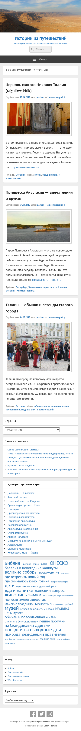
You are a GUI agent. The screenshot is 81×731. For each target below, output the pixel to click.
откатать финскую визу (21, 621)
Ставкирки (13, 509)
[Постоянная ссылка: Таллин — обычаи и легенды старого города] (39, 374)
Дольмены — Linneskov (21, 493)
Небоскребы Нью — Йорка (23, 552)
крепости (11, 600)
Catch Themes (50, 725)
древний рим (48, 586)
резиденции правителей (44, 635)
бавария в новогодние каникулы (31, 568)
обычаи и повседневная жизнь (51, 406)
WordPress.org (15, 680)
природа (12, 635)
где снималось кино (21, 581)
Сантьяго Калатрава (19, 548)
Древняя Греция (30, 564)
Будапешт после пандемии (21, 465)
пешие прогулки (52, 621)
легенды (24, 600)
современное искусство (28, 639)
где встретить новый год (25, 577)
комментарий (45, 409)
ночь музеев (14, 613)
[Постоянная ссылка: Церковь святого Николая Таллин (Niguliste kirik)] (39, 138)
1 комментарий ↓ (56, 97)
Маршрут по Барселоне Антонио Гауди (30, 540)
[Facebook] (33, 714)
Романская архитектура (21, 517)
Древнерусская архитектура (24, 513)
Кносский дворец (17, 497)
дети (10, 586)
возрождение (49, 572)
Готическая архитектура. (22, 521)
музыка (62, 609)
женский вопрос (50, 591)
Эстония (20, 174)
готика (43, 581)
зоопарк (52, 596)
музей (37, 174)
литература (38, 599)
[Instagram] (50, 714)
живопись (16, 595)
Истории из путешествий (40, 38)
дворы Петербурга (59, 582)
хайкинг (66, 639)
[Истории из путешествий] (40, 31)
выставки (65, 573)
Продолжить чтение (24, 167)
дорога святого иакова (27, 586)
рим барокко (10, 639)
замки (34, 595)
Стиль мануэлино (18, 532)
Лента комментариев (18, 676)
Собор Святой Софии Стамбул (23, 450)
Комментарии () (26, 290)
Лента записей (15, 672)
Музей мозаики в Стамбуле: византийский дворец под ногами (40, 454)
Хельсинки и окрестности (42, 287)
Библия (12, 564)
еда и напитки (19, 591)
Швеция (62, 287)
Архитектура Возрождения (23, 529)
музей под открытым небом (37, 609)
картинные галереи (65, 596)
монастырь (44, 604)
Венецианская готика (19, 525)
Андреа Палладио (18, 536)
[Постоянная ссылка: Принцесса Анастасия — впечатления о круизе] (39, 245)
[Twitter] (41, 714)
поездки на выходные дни (20, 409)
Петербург (21, 287)
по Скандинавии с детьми (27, 626)
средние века (49, 174)
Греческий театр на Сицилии (24, 501)
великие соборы (21, 572)
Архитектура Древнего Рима (24, 505)
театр (59, 639)
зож (45, 596)
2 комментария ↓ (56, 204)
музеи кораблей (64, 604)
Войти (11, 668)
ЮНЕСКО (58, 563)
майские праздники (19, 604)
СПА (44, 564)
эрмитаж (10, 643)
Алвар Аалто (15, 544)
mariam (40, 97)
